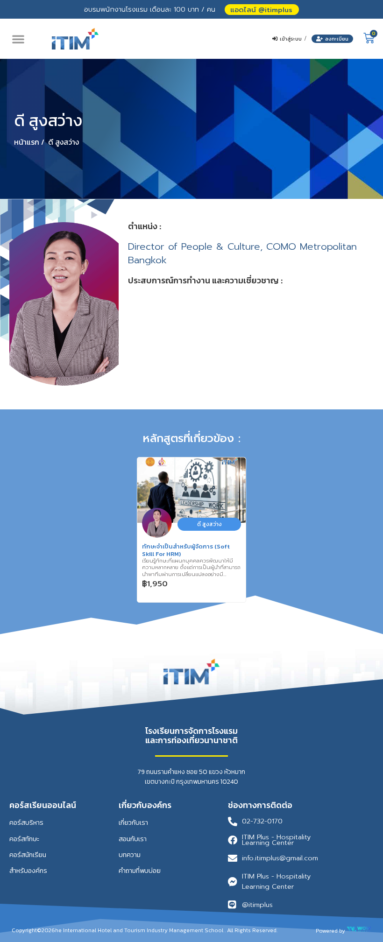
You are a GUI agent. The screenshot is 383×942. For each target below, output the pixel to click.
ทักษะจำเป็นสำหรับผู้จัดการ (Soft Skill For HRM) (186, 550)
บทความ (130, 855)
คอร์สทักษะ (24, 839)
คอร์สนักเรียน (27, 855)
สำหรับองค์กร (28, 870)
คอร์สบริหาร (26, 822)
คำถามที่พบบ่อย (140, 870)
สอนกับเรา (133, 839)
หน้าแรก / (29, 142)
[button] (262, 9)
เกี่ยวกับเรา (133, 822)
